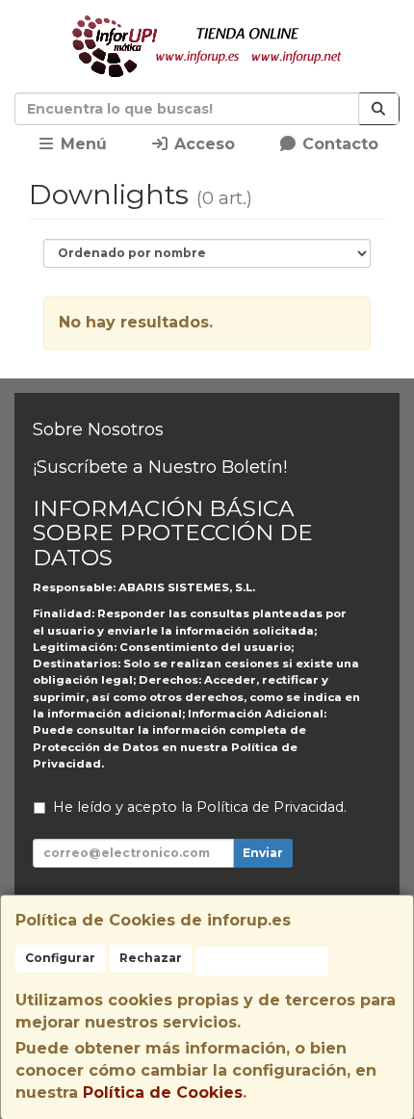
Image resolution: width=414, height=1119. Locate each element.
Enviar (263, 853)
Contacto (338, 144)
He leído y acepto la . (200, 807)
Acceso (202, 144)
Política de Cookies (163, 1092)
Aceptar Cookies (262, 960)
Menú (81, 144)
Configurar (60, 957)
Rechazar (150, 957)
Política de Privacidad (270, 807)
